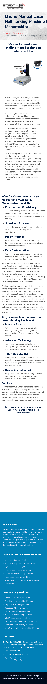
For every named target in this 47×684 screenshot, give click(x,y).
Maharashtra (17, 33)
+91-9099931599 (13, 651)
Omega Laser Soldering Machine (18, 570)
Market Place (10, 584)
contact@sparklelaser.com (17, 654)
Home (7, 33)
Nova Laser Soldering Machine (17, 577)
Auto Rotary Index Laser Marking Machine (22, 628)
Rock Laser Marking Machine (17, 608)
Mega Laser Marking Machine (17, 604)
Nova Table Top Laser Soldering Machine (22, 580)
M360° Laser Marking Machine (17, 618)
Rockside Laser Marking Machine (18, 614)
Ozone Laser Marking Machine (17, 598)
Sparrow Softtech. (36, 678)
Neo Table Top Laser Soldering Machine (21, 563)
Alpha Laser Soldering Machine (17, 567)
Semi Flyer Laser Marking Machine (19, 625)
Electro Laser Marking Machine (17, 611)
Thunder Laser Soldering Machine (19, 573)
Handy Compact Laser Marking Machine (21, 621)
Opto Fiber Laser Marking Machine (19, 601)
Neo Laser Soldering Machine (17, 560)
